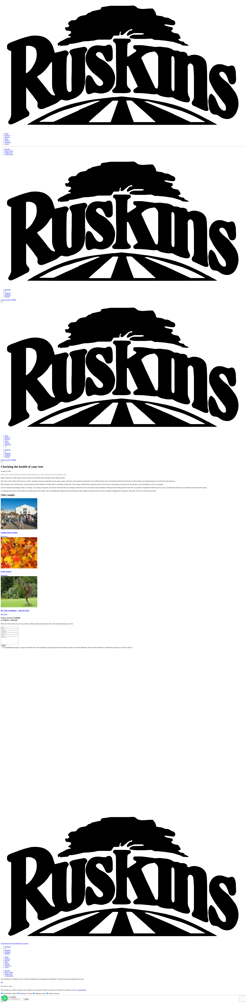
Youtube (7, 296)
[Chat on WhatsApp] (5, 998)
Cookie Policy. (81, 990)
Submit (3, 645)
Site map (7, 149)
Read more (4, 536)
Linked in (7, 293)
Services (7, 137)
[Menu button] (2, 302)
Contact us (8, 142)
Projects (7, 140)
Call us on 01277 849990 (8, 300)
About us (7, 135)
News (6, 139)
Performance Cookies (26, 993)
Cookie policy (9, 154)
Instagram (8, 289)
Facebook (8, 295)
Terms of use (8, 152)
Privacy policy (9, 151)
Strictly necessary (53, 993)
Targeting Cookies (40, 993)
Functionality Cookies (10, 993)
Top (2, 982)
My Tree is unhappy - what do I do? (15, 611)
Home (6, 134)
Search (7, 144)
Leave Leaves (6, 571)
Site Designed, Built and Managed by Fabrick (15, 943)
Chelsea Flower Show (9, 533)
